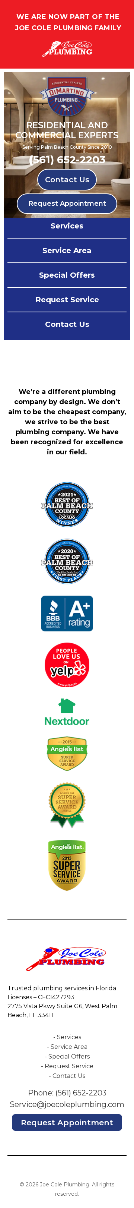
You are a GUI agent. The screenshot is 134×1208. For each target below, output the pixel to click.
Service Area (67, 250)
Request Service (67, 299)
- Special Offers (67, 1056)
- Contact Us (67, 1075)
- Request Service (67, 1066)
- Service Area (67, 1046)
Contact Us (67, 179)
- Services (67, 1037)
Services (67, 225)
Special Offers (67, 275)
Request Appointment (67, 203)
